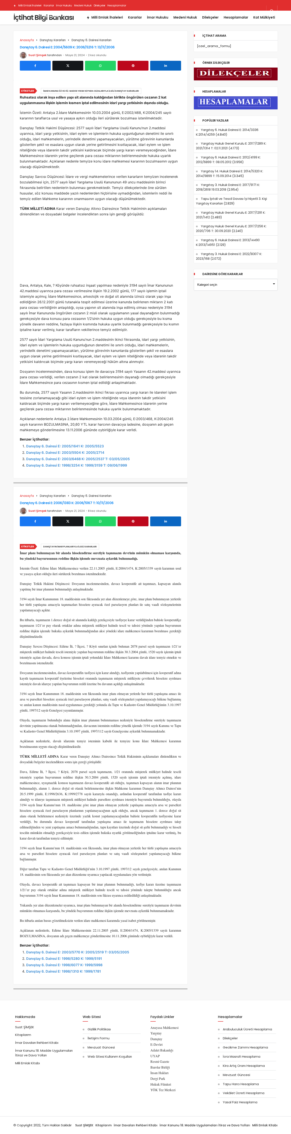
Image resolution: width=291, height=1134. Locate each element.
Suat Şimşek (37, 55)
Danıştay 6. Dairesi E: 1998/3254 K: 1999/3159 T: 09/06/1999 (76, 465)
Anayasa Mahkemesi (164, 1027)
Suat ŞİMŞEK (24, 1027)
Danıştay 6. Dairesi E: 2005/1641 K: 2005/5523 (65, 446)
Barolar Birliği (160, 1067)
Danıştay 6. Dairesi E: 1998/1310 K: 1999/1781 (63, 971)
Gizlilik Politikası (99, 1029)
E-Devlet (156, 1044)
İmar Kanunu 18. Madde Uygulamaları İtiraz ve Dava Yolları (44, 1052)
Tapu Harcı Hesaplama (241, 1084)
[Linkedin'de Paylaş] (165, 66)
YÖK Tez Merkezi (163, 1090)
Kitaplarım (23, 1034)
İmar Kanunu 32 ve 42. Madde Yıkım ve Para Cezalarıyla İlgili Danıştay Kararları (91, 91)
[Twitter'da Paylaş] (67, 66)
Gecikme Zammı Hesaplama (245, 1047)
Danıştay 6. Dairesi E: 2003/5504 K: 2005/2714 (65, 452)
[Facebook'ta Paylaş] (35, 66)
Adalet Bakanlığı (161, 1050)
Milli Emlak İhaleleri (30, 5)
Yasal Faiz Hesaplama (240, 1102)
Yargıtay (156, 1033)
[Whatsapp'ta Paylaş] (100, 66)
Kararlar (49, 5)
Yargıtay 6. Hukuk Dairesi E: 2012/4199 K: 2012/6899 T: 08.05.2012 (228, 159)
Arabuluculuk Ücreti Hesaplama (247, 1029)
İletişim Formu (98, 1038)
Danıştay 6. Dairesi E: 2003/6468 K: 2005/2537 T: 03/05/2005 (78, 459)
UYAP (155, 1056)
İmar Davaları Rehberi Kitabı (36, 1042)
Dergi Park (157, 1078)
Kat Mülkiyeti (51, 16)
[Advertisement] (100, 251)
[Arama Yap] (272, 11)
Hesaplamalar (116, 5)
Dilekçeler (99, 5)
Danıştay (156, 1039)
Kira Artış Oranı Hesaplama (244, 1065)
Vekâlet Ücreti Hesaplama (243, 1093)
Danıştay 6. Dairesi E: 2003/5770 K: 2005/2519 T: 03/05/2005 (77, 952)
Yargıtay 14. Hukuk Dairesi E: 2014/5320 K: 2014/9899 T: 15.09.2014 (229, 173)
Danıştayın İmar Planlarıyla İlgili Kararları (70, 546)
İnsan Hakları (159, 1072)
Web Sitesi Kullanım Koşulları (110, 1056)
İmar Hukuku (64, 5)
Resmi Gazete (159, 1061)
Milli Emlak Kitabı (27, 1063)
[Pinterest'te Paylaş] (133, 66)
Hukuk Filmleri (160, 1084)
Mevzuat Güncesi (101, 1047)
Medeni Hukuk (83, 5)
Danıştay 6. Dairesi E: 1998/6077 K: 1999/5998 (64, 965)
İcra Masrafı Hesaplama (241, 1056)
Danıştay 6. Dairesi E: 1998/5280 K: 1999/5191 (64, 958)
